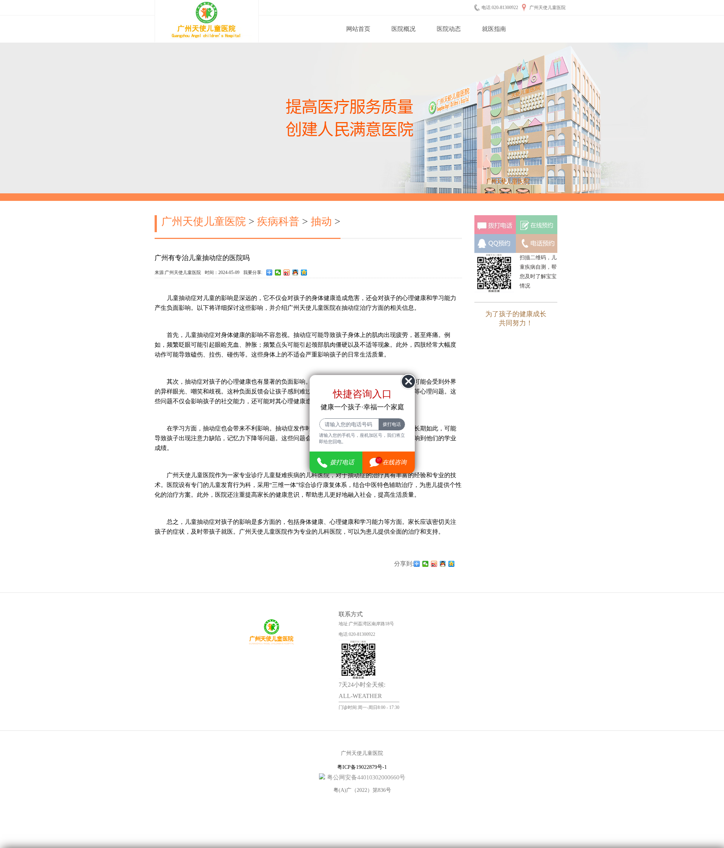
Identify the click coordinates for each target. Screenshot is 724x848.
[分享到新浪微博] (287, 272)
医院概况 (403, 29)
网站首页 (358, 29)
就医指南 (494, 29)
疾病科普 (278, 221)
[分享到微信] (278, 272)
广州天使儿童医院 (203, 221)
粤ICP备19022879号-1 (362, 767)
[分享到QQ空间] (304, 272)
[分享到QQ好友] (295, 272)
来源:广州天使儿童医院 (178, 272)
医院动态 (449, 29)
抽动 (321, 221)
